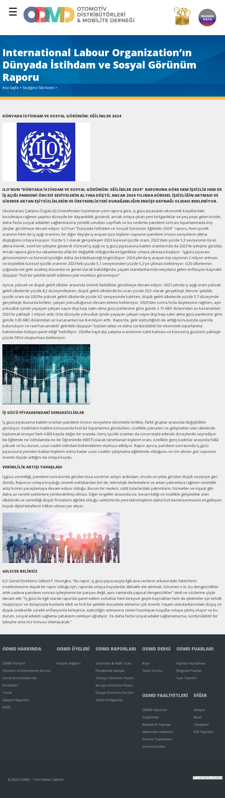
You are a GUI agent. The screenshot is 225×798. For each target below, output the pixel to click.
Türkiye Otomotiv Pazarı (115, 678)
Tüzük (7, 692)
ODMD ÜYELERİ (73, 649)
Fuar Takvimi (186, 678)
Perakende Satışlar (110, 670)
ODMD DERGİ (156, 649)
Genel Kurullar (153, 746)
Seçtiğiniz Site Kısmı (38, 87)
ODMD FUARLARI (195, 649)
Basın (198, 717)
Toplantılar (150, 717)
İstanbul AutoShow (190, 663)
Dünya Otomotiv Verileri (115, 692)
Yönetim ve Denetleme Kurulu (26, 670)
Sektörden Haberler (157, 731)
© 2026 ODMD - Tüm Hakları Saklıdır (36, 779)
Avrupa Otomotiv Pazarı (114, 685)
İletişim (199, 710)
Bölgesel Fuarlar (189, 670)
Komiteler (10, 685)
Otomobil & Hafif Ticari (114, 663)
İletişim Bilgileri (69, 663)
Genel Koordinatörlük (19, 678)
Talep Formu (152, 670)
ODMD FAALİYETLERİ (165, 695)
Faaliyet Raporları (16, 700)
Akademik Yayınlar (156, 724)
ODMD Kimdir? (13, 663)
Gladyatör (201, 724)
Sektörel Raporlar (109, 700)
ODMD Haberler (154, 710)
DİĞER (200, 695)
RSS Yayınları (204, 731)
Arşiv (146, 663)
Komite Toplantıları (157, 739)
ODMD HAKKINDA (21, 649)
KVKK (6, 707)
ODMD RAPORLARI (116, 649)
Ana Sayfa (10, 87)
